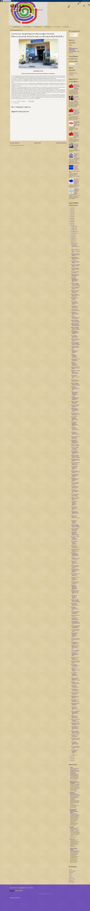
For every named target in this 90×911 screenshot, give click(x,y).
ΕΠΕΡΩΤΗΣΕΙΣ (27, 27)
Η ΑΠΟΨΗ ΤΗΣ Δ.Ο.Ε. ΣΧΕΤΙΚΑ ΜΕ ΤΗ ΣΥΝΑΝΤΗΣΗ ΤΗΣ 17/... (75, 728)
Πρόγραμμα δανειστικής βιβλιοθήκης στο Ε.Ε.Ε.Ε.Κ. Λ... (75, 704)
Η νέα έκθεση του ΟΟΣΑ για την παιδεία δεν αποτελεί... (75, 630)
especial (70, 869)
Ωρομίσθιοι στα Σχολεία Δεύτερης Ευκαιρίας (75, 445)
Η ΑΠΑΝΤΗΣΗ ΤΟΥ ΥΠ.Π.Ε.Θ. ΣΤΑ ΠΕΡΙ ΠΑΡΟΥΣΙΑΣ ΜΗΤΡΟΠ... (75, 570)
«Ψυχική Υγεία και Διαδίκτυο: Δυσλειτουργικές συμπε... (74, 562)
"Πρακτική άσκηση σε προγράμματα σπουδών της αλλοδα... (74, 751)
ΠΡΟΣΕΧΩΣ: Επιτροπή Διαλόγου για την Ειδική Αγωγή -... (75, 291)
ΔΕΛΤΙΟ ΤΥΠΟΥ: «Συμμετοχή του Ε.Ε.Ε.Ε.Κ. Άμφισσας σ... (75, 246)
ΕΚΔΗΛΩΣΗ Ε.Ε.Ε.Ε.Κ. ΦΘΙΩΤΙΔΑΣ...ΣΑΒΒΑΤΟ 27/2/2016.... (75, 724)
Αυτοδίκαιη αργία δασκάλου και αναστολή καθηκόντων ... (74, 597)
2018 (71, 221)
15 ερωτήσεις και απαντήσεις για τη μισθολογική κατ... (74, 306)
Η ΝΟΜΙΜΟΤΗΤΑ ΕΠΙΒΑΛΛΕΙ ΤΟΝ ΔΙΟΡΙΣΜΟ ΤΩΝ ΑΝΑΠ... (74, 654)
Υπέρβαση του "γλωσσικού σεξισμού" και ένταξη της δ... (75, 317)
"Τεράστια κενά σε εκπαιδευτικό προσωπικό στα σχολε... (74, 508)
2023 (71, 213)
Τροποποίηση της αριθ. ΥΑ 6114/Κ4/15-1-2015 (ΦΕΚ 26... (75, 460)
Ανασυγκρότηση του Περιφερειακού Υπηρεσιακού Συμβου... (74, 468)
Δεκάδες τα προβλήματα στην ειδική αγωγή (75, 651)
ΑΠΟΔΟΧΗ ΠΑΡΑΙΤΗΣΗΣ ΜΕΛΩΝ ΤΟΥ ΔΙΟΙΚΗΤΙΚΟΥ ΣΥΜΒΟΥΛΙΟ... (74, 587)
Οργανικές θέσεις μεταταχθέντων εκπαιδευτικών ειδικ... (75, 546)
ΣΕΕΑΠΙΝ (72, 827)
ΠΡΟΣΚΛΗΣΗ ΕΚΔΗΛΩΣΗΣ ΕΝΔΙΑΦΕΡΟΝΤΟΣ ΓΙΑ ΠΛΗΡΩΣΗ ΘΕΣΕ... (75, 280)
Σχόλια (71, 35)
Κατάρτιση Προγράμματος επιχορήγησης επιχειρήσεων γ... (74, 356)
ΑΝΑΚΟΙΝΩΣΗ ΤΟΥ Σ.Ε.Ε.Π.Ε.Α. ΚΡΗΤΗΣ (74, 298)
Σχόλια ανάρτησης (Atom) (19, 145)
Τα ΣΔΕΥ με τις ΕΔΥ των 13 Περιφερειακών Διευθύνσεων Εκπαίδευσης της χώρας (76, 181)
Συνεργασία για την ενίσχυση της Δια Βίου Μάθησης (75, 262)
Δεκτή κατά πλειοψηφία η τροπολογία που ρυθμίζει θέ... (75, 405)
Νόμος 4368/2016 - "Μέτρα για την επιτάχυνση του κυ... (75, 604)
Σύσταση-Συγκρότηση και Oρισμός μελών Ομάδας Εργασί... (75, 463)
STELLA (17, 6)
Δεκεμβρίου (73, 226)
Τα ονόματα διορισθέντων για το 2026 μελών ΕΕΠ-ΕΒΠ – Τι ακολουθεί (76, 146)
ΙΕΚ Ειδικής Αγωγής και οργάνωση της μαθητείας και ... (75, 574)
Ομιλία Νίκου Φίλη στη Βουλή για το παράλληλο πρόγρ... (75, 658)
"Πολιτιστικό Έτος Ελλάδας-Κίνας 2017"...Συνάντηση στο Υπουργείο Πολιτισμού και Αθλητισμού (74, 99)
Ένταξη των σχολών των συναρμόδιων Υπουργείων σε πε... (75, 720)
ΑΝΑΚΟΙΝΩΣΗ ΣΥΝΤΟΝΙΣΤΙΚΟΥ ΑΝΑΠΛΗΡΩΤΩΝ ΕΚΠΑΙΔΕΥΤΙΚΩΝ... (75, 554)
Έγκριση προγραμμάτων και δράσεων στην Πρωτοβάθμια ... (75, 612)
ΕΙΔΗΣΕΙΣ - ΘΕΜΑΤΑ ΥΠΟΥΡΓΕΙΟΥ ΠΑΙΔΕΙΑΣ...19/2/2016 (75, 679)
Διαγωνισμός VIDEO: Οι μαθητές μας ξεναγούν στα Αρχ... (75, 368)
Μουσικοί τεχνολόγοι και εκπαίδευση (75, 616)
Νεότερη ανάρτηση (14, 143)
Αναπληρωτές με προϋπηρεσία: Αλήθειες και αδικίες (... (75, 433)
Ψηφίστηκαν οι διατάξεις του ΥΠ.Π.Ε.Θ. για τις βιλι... (75, 639)
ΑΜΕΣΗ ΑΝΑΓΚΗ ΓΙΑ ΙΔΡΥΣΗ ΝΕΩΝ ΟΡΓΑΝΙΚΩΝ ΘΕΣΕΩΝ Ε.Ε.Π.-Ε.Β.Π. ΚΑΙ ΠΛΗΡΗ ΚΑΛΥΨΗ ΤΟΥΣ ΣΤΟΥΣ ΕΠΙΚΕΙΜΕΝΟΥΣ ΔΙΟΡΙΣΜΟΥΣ (75, 796)
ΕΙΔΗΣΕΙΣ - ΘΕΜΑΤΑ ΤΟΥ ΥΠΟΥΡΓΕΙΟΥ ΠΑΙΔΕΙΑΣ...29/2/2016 (75, 284)
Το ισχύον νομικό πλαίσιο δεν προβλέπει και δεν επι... (74, 708)
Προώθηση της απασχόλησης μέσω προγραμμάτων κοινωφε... (75, 479)
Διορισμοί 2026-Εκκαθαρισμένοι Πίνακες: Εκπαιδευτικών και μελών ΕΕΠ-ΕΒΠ (77, 124)
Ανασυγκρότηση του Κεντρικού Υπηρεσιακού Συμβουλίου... (74, 542)
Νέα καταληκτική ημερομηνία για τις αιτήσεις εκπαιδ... (74, 336)
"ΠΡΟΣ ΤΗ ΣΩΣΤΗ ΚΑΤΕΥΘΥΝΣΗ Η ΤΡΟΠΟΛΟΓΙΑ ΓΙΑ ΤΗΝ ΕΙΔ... (74, 452)
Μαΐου (72, 238)
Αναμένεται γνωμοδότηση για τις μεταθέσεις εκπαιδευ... (75, 682)
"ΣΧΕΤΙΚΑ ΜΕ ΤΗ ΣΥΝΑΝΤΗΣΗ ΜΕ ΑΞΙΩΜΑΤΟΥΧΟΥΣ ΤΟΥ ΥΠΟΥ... (75, 332)
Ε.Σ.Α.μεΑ (71, 880)
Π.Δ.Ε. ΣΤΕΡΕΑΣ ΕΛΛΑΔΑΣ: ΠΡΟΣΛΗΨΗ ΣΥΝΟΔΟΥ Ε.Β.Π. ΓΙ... (74, 674)
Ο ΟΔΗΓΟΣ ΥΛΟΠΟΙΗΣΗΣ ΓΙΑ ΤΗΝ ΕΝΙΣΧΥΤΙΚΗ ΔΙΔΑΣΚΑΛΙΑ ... (74, 398)
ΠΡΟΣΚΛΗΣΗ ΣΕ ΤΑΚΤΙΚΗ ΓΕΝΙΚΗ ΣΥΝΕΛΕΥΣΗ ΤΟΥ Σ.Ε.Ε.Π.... (74, 410)
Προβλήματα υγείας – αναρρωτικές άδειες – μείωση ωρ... (75, 697)
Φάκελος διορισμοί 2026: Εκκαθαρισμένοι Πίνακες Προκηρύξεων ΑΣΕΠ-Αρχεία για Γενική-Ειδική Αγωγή (74, 87)
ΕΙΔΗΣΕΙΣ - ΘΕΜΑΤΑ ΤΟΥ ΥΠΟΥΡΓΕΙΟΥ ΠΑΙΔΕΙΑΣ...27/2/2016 (75, 328)
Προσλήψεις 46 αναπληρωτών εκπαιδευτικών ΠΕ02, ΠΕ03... (75, 388)
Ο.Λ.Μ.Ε (70, 874)
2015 (71, 757)
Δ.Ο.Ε (70, 875)
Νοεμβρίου (73, 228)
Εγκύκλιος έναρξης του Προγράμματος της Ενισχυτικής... (75, 275)
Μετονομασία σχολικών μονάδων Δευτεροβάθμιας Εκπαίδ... (75, 579)
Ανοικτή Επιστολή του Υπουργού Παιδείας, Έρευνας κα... (75, 566)
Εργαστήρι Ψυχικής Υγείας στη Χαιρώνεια (75, 310)
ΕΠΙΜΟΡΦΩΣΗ (38, 27)
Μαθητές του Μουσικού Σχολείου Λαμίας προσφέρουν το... (75, 402)
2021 (71, 216)
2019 (71, 219)
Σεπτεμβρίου (73, 231)
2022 (71, 214)
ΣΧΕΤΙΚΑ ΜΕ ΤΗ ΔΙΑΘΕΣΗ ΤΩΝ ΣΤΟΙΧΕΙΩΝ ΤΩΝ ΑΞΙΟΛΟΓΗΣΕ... (74, 442)
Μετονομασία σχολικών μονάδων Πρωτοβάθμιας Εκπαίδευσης (75, 538)
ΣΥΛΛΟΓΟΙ (57, 27)
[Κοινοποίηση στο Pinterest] (33, 101)
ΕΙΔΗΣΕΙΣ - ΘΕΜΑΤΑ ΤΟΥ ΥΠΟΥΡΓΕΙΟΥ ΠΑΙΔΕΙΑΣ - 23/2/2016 (75, 525)
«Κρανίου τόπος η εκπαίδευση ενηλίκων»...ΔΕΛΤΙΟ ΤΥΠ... (75, 376)
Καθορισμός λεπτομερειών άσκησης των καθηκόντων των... (74, 364)
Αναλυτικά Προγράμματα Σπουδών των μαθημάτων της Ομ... (75, 550)
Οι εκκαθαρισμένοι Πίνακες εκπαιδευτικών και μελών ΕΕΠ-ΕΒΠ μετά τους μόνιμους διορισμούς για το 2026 (74, 112)
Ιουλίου (72, 234)
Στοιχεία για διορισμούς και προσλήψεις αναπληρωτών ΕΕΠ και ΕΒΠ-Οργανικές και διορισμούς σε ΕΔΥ (74, 135)
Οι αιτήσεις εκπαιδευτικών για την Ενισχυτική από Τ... (75, 558)
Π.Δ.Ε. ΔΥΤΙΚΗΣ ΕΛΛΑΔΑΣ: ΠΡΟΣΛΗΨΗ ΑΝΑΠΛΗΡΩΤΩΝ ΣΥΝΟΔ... (74, 424)
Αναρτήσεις (72, 33)
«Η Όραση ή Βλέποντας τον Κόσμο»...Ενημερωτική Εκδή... (75, 251)
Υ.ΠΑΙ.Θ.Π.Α (66, 27)
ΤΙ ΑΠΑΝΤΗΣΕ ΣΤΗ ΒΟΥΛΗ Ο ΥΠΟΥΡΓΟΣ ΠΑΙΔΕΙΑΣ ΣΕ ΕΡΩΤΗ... (74, 503)
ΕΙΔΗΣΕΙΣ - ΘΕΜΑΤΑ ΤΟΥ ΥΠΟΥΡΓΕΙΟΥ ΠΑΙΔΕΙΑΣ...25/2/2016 (75, 384)
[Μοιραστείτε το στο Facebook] (32, 101)
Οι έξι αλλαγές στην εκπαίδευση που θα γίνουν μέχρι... (75, 582)
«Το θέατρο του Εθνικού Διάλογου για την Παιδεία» (75, 498)
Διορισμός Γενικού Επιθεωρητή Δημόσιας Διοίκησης (75, 471)
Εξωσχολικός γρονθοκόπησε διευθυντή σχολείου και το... (75, 608)
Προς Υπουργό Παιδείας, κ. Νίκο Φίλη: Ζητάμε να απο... (75, 747)
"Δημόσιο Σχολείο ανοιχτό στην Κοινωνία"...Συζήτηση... (75, 517)
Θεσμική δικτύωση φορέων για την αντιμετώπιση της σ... (75, 716)
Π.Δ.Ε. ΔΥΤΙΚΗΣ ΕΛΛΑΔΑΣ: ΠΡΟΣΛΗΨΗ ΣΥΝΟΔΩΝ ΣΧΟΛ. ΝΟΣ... (74, 418)
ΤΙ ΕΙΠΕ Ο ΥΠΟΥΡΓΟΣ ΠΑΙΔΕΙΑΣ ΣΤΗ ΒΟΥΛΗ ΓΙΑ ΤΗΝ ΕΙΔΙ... (75, 647)
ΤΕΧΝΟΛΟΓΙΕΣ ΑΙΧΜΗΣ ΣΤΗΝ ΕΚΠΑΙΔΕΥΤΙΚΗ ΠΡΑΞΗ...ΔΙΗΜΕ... (75, 372)
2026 (71, 208)
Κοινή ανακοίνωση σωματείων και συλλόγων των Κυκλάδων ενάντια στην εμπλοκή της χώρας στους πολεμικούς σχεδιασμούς (74, 815)
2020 (71, 218)
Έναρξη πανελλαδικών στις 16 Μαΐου (75, 272)
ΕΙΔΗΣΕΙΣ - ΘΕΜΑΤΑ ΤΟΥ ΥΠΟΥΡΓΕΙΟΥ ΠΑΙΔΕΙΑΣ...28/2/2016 (75, 321)
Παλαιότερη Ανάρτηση (61, 143)
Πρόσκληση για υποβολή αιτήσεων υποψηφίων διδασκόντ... (75, 265)
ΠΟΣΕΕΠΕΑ (72, 792)
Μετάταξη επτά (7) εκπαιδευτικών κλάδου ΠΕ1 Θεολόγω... (75, 414)
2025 (71, 209)
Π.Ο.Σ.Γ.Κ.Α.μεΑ (72, 878)
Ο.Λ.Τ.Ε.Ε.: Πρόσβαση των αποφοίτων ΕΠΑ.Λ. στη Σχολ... (75, 495)
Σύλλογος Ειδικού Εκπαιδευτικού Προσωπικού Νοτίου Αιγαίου (74, 811)
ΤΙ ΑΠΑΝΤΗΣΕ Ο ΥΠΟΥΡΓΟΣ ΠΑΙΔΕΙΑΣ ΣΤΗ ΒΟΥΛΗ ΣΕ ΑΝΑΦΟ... (75, 533)
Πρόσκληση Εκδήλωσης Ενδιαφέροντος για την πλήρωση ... (75, 254)
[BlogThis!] (29, 101)
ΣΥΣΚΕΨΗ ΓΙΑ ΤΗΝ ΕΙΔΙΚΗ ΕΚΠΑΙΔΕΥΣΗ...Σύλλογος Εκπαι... (75, 669)
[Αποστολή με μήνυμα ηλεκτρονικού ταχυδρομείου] (28, 101)
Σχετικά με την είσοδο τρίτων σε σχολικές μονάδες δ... (75, 483)
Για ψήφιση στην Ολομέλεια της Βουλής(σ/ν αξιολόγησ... (74, 522)
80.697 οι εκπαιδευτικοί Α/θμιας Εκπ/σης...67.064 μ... (75, 437)
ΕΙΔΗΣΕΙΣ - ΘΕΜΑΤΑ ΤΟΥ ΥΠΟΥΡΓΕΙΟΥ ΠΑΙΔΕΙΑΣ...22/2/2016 (75, 600)
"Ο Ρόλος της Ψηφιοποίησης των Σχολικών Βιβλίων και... (74, 491)
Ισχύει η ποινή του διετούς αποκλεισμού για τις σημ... (75, 380)
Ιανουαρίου (73, 755)
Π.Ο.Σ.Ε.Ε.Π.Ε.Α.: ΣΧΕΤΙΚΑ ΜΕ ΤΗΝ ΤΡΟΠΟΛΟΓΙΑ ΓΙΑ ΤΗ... (74, 513)
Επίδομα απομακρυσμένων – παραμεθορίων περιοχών (75, 351)
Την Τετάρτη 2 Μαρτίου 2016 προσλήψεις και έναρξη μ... (75, 269)
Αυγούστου (73, 233)
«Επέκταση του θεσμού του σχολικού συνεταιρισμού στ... (75, 735)
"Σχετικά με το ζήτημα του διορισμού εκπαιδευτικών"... (75, 448)
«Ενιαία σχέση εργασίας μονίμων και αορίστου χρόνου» (75, 662)
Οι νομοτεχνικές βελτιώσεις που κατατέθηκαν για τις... (75, 686)
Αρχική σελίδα (37, 143)
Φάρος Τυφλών (71, 881)
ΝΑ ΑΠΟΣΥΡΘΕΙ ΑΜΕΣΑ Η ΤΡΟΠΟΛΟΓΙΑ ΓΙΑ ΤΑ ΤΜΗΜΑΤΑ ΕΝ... (75, 626)
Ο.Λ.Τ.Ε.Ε (71, 877)
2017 (71, 223)
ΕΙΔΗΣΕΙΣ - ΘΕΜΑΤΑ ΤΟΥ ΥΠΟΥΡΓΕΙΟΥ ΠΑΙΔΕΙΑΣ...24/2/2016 (75, 456)
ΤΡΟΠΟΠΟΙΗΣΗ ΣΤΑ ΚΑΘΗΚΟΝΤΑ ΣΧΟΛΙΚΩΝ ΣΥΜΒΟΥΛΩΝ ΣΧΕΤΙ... (74, 635)
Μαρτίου (72, 241)
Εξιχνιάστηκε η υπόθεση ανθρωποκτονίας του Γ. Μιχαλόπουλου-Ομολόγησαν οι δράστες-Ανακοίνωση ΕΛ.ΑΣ (74, 156)
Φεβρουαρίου (73, 243)
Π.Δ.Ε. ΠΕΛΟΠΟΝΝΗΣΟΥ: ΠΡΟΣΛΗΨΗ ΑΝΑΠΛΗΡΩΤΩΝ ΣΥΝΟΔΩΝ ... (75, 393)
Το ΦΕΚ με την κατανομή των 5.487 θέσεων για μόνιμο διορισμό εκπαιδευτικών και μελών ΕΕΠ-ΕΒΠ (74, 192)
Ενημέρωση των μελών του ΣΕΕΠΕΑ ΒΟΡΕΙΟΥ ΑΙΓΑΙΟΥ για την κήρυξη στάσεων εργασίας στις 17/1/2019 (74, 852)
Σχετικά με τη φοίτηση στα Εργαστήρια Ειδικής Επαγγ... (75, 529)
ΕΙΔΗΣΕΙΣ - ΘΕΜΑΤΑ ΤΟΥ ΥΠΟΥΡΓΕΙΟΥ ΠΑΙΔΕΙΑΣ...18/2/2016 (75, 732)
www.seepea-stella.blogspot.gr (72, 50)
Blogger (50, 893)
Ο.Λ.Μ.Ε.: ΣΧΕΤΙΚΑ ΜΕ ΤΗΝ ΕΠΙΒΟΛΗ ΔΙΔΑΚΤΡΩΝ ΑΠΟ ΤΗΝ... (75, 713)
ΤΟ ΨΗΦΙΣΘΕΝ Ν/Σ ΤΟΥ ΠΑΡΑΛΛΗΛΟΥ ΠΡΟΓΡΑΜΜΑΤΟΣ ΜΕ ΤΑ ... (75, 623)
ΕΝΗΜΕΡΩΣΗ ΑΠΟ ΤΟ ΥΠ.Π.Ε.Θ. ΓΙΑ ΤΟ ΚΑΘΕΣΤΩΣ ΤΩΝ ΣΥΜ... (75, 592)
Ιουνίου (72, 236)
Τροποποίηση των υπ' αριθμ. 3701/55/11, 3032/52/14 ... (75, 475)
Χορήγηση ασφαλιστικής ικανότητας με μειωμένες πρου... (75, 359)
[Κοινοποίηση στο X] (31, 101)
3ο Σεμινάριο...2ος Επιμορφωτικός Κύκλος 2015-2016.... (75, 618)
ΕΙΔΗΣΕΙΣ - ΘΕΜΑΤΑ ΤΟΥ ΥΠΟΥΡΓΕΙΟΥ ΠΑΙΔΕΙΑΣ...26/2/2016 (75, 343)
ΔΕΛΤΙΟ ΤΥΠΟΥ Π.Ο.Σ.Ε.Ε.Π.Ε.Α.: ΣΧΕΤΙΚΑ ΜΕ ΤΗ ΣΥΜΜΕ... (74, 303)
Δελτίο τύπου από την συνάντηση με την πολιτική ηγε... (75, 693)
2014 (71, 758)
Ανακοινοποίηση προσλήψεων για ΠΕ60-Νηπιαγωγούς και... (75, 743)
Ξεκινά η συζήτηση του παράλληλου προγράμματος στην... (75, 700)
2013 (71, 760)
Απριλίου (73, 239)
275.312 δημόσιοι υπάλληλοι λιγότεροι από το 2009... (75, 665)
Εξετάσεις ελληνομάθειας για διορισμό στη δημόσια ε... (75, 340)
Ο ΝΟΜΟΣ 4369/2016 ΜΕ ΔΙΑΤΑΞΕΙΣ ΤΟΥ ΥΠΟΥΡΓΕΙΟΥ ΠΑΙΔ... (75, 324)
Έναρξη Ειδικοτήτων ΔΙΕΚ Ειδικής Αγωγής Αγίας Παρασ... (75, 258)
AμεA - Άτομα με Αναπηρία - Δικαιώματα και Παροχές (74, 782)
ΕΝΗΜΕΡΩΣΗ (16, 27)
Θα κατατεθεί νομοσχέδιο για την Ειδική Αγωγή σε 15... (75, 739)
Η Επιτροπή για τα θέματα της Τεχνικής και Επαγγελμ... (75, 487)
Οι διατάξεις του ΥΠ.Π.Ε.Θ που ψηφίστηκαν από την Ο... (75, 429)
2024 (71, 211)
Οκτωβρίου (73, 229)
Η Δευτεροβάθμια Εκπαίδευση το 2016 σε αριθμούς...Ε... (75, 643)
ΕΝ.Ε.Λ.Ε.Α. (72, 838)
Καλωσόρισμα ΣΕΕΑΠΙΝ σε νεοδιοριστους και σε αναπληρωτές (74, 829)
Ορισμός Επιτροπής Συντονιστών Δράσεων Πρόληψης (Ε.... (75, 295)
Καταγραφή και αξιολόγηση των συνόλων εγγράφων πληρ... (75, 313)
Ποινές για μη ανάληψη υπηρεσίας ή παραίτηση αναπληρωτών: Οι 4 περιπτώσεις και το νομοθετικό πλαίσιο (74, 169)
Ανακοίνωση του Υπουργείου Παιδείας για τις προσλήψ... (75, 689)
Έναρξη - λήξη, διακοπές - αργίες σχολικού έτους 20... (75, 288)
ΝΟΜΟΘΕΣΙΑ (48, 27)
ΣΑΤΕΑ (71, 767)
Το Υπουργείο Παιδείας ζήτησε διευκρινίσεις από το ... (75, 347)
